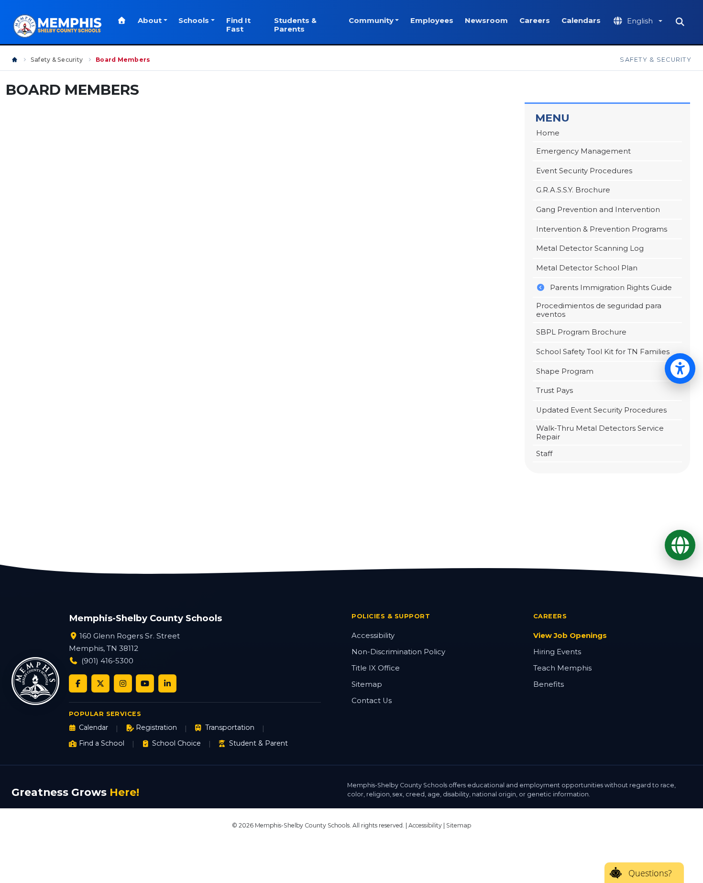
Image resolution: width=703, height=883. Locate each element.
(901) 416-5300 (107, 660)
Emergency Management (583, 151)
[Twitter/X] (100, 683)
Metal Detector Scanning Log (590, 248)
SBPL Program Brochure (581, 332)
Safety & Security (57, 59)
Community (371, 20)
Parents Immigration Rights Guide (611, 287)
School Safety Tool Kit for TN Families (603, 351)
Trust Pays (554, 390)
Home (548, 133)
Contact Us (372, 700)
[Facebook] (78, 683)
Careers (534, 20)
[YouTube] (145, 683)
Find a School (101, 743)
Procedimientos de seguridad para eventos (598, 310)
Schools (193, 20)
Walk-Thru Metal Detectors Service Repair (600, 432)
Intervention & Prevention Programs (601, 229)
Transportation (229, 727)
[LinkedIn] (167, 683)
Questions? (650, 873)
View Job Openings (570, 635)
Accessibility (373, 635)
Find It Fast (238, 25)
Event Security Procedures (584, 171)
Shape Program (564, 371)
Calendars (581, 20)
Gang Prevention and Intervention (598, 209)
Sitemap (367, 684)
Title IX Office (376, 668)
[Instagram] (123, 683)
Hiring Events (557, 652)
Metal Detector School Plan (586, 268)
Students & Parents (295, 25)
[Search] (680, 22)
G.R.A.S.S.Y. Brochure (573, 190)
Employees (431, 20)
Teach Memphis (562, 668)
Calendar (93, 727)
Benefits (548, 684)
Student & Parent (258, 743)
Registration (156, 727)
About (150, 20)
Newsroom (486, 20)
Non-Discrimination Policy (398, 652)
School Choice (176, 743)
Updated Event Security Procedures (601, 410)
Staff (544, 453)
